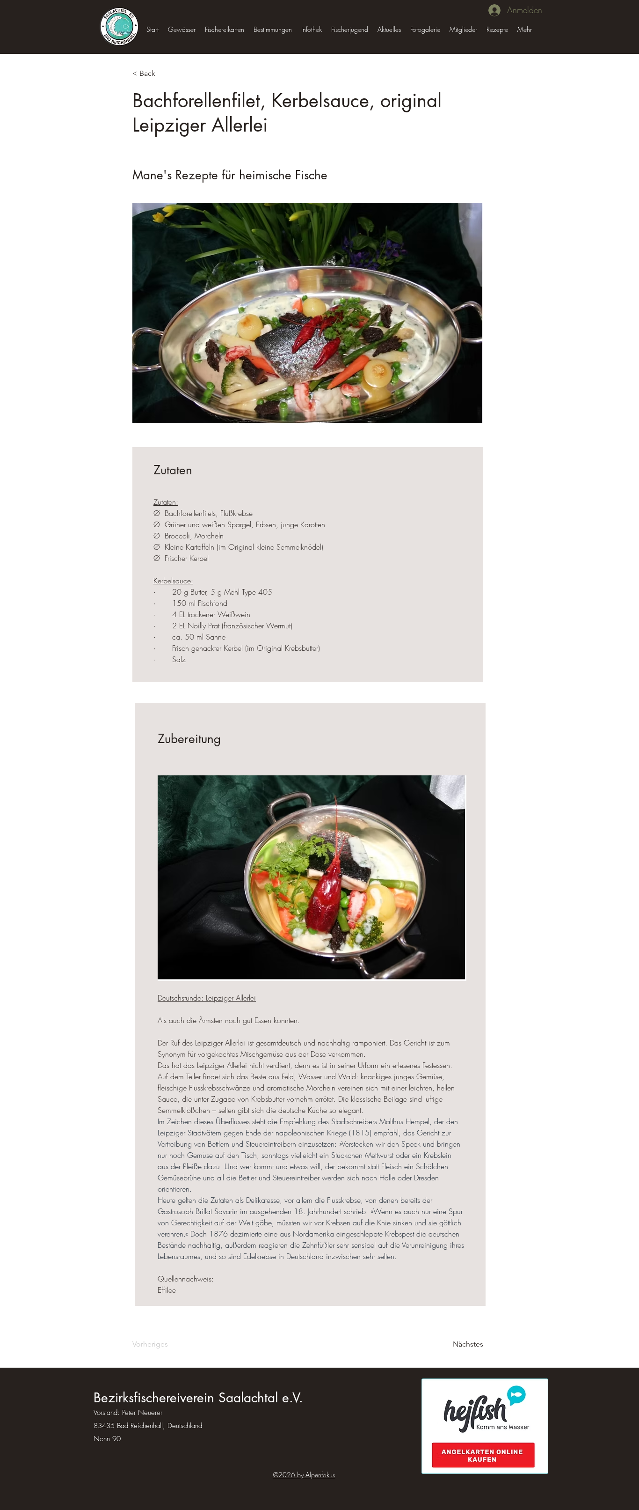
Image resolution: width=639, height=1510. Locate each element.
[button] (181, 29)
